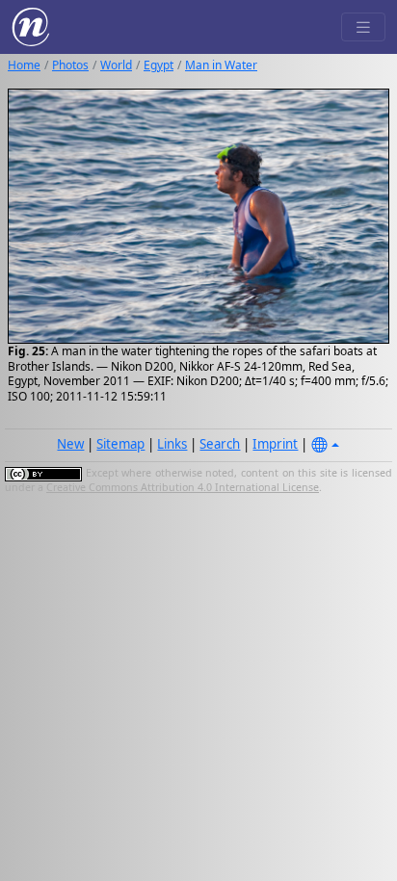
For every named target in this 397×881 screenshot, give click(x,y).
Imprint (275, 444)
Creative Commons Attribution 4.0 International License (182, 487)
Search (219, 444)
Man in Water (221, 65)
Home (24, 65)
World (116, 65)
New (70, 444)
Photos (70, 65)
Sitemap (120, 444)
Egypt (158, 65)
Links (172, 444)
